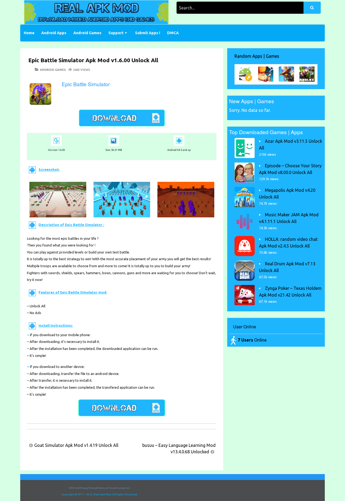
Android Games (87, 33)
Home (29, 33)
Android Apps (53, 33)
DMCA (173, 33)
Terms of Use (106, 487)
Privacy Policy (88, 487)
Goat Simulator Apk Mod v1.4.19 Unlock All (76, 445)
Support (115, 33)
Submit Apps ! (147, 33)
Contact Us (123, 487)
